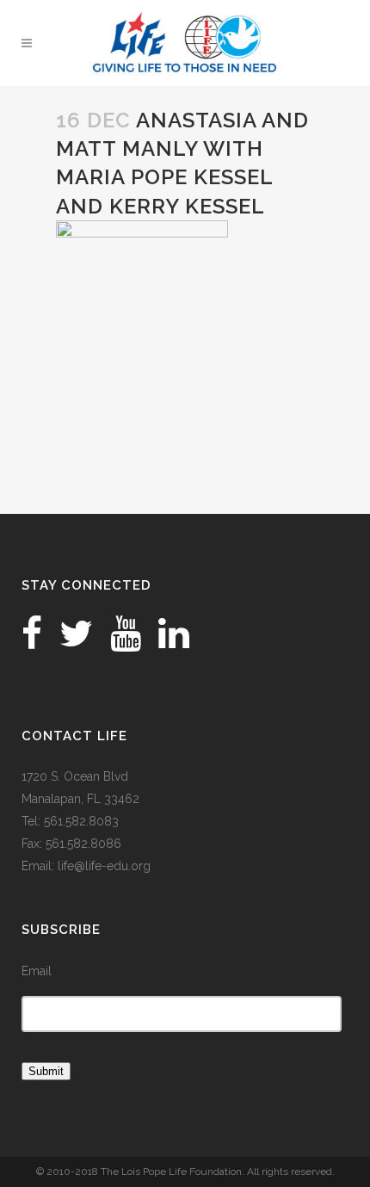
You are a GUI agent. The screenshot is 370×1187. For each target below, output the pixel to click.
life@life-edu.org (104, 866)
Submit (46, 1071)
